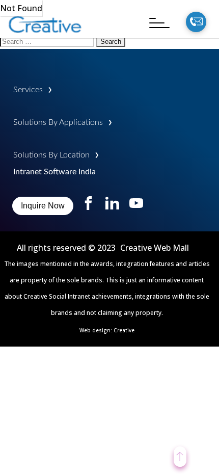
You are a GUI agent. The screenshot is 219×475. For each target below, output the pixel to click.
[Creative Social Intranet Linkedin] (112, 207)
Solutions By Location (51, 155)
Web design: (96, 330)
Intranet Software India (54, 172)
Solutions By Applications (58, 122)
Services (28, 90)
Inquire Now (43, 205)
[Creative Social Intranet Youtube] (136, 207)
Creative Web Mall (154, 247)
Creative (124, 330)
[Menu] (154, 23)
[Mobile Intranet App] (46, 39)
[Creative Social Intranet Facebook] (89, 207)
